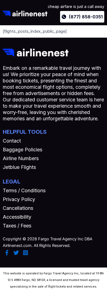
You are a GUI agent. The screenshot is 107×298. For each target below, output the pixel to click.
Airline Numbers (21, 158)
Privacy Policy (19, 199)
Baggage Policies (22, 149)
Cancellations (18, 208)
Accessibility (17, 217)
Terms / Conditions (24, 190)
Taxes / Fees (17, 226)
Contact (12, 141)
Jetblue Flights (19, 167)
